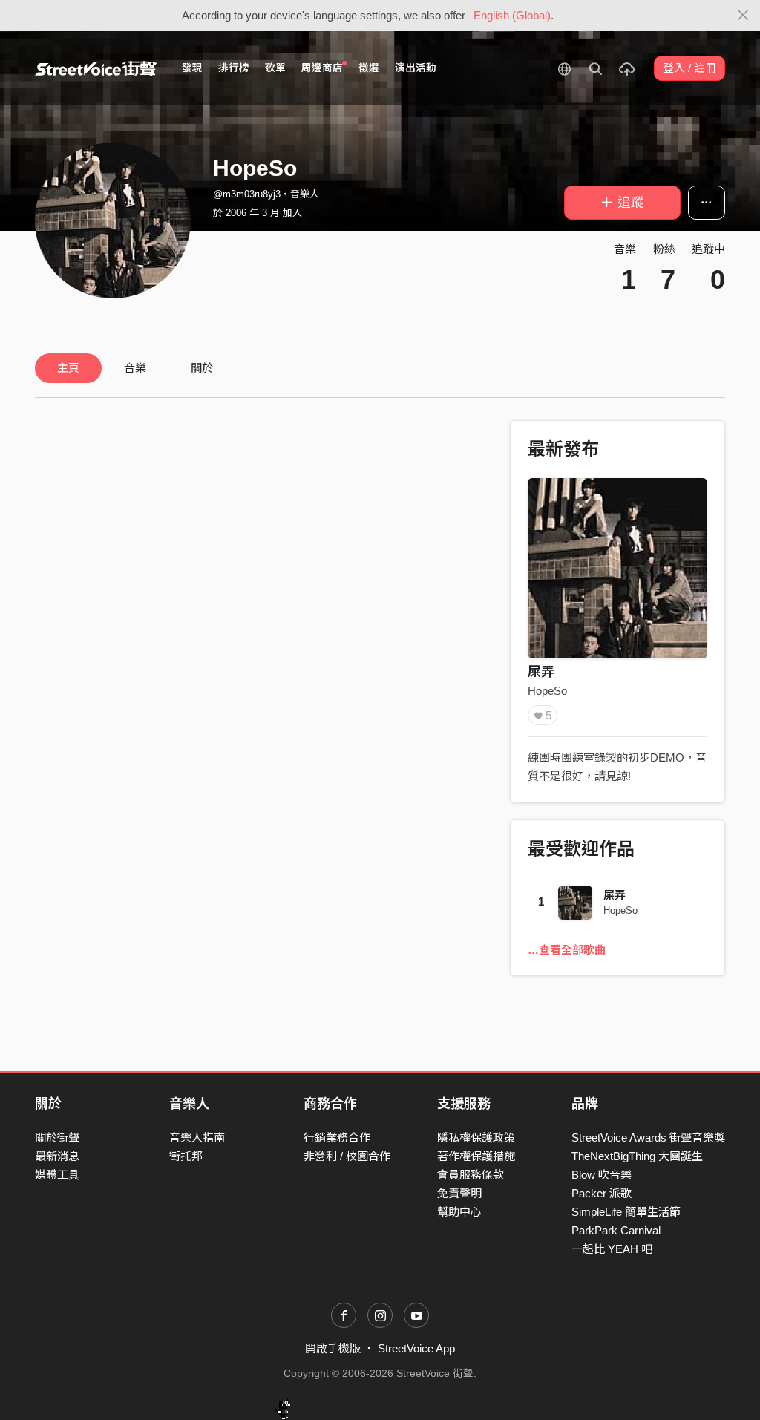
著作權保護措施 (476, 1156)
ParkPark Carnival (616, 1230)
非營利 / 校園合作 (347, 1156)
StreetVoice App (416, 1348)
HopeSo (547, 690)
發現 (192, 67)
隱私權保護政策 (476, 1137)
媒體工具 (57, 1174)
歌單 (275, 67)
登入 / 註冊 (689, 68)
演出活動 (415, 67)
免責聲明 (459, 1193)
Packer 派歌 (601, 1193)
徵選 (368, 67)
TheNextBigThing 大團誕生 (637, 1156)
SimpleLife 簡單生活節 (626, 1211)
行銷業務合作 (337, 1137)
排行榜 (233, 67)
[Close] (743, 15)
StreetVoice (96, 68)
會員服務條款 (470, 1174)
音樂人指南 (197, 1137)
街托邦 (186, 1156)
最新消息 (57, 1156)
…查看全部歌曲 (567, 949)
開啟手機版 (333, 1348)
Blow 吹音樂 (601, 1174)
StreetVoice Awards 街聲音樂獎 (648, 1137)
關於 (202, 367)
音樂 (135, 367)
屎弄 (541, 671)
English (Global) (512, 15)
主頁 (68, 367)
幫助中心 (459, 1211)
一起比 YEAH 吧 (611, 1249)
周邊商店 (322, 67)
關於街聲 (57, 1137)
